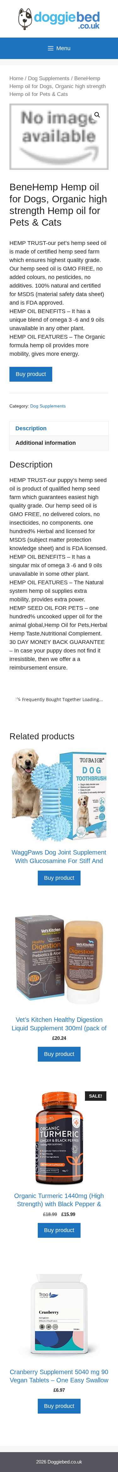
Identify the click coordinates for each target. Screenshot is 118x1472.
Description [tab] (31, 428)
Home (16, 78)
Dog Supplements (49, 78)
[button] (97, 115)
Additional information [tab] (45, 443)
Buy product (31, 374)
